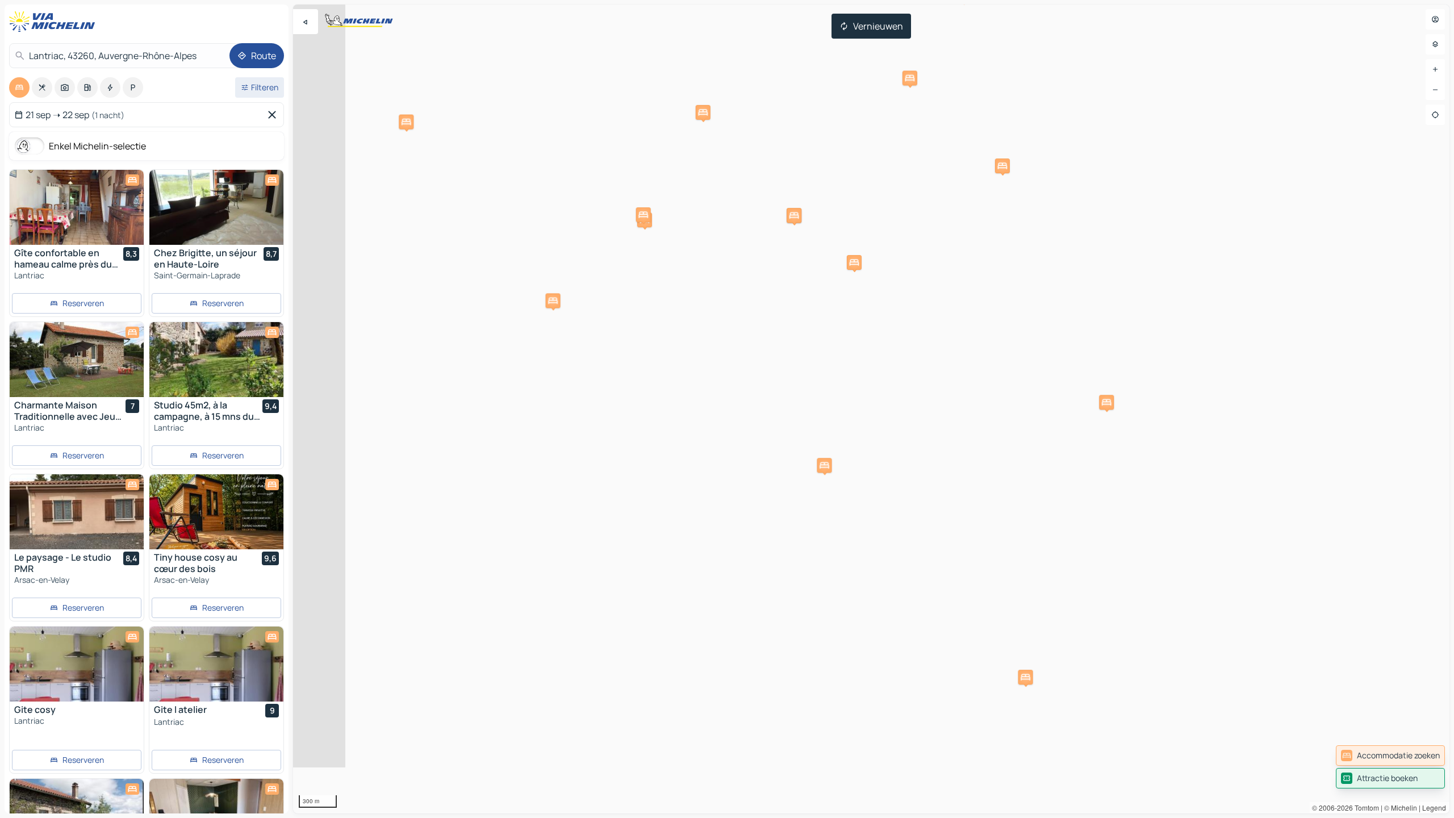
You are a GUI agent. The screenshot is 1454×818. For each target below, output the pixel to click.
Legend (1434, 807)
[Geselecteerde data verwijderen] (274, 114)
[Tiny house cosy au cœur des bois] (216, 511)
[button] (1106, 402)
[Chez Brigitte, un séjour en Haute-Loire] (216, 207)
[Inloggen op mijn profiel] (1435, 19)
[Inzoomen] (1435, 69)
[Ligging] (1435, 115)
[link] (1390, 755)
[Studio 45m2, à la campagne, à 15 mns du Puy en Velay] (216, 359)
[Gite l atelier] (216, 664)
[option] (19, 87)
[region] (871, 409)
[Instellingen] (1435, 44)
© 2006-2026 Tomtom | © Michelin (1364, 807)
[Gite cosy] (77, 664)
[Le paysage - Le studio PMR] (77, 511)
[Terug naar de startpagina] (54, 21)
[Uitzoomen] (1435, 90)
